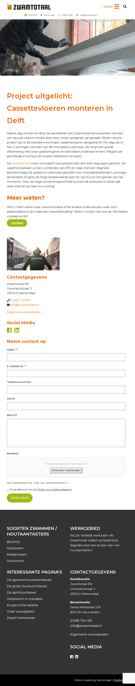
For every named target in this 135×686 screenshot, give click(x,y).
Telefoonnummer (19, 382)
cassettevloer (21, 163)
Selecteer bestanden (66, 470)
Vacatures (32, 15)
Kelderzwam (17, 554)
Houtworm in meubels (25, 599)
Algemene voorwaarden (24, 312)
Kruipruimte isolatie (22, 605)
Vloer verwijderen (21, 611)
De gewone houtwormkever (29, 580)
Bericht (12, 415)
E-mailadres (16, 366)
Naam (12, 349)
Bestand (12, 453)
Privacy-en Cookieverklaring (54, 489)
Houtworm (15, 561)
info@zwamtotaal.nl (88, 15)
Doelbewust (120, 680)
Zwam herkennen (21, 618)
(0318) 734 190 (20, 300)
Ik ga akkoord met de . (41, 489)
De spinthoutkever (21, 592)
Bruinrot (13, 542)
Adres (11, 398)
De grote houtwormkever (27, 586)
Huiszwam (15, 548)
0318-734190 (67, 15)
